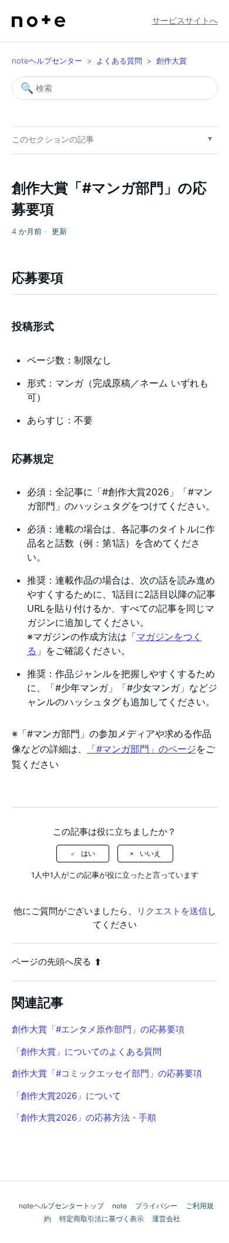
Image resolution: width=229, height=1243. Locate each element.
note (119, 1205)
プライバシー (156, 1205)
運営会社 (166, 1218)
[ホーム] (39, 21)
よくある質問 (119, 60)
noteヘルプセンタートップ (61, 1205)
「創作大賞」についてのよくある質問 (86, 1051)
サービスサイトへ (185, 20)
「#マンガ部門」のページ (141, 749)
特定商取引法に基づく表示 (101, 1218)
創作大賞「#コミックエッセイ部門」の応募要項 (107, 1073)
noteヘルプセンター (47, 60)
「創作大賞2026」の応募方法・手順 (84, 1117)
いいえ (150, 853)
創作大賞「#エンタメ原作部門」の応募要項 (98, 1029)
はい (88, 853)
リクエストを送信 (172, 911)
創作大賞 (171, 60)
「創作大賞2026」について (66, 1095)
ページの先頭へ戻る (51, 961)
